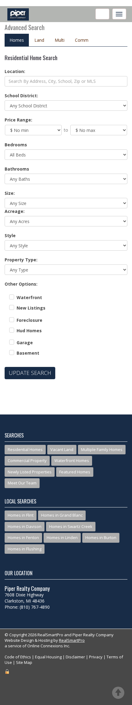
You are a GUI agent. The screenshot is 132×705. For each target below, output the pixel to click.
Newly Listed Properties (30, 472)
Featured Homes (74, 472)
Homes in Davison (24, 526)
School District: (21, 95)
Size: (10, 193)
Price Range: (18, 120)
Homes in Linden (62, 537)
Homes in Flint (20, 515)
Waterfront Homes (71, 460)
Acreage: (15, 211)
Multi (59, 40)
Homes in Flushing (24, 549)
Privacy (96, 657)
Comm (81, 40)
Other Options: (21, 284)
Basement (28, 353)
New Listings (31, 308)
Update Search (30, 372)
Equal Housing (48, 657)
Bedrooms (16, 145)
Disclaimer (75, 657)
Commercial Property (27, 460)
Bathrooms (17, 169)
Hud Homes (29, 330)
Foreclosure (29, 320)
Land (39, 40)
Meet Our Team (22, 483)
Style (10, 235)
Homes (17, 40)
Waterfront (29, 297)
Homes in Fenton (23, 537)
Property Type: (21, 260)
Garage (25, 342)
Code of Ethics (18, 657)
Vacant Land (61, 449)
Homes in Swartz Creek (70, 526)
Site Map (24, 662)
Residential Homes (25, 449)
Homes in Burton (100, 537)
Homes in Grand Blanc (62, 515)
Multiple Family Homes (101, 449)
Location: (15, 71)
